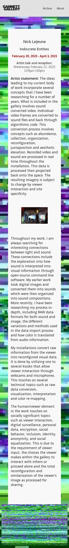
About (60, 8)
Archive (47, 8)
